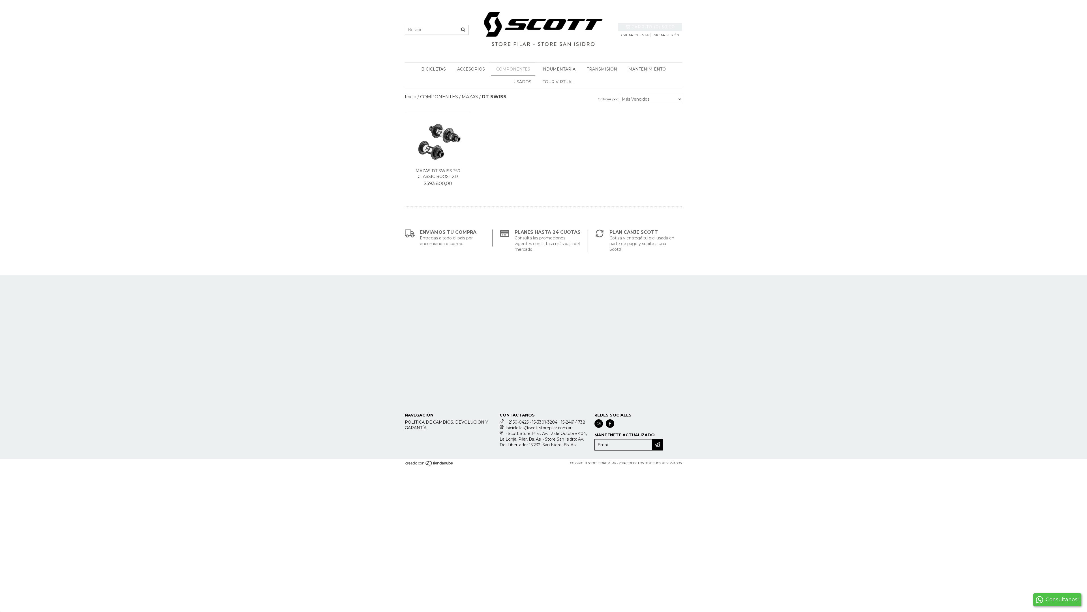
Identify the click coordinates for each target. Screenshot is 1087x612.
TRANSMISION (602, 69)
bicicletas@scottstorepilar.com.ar (539, 427)
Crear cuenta (635, 35)
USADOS (522, 81)
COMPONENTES (513, 69)
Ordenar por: (608, 99)
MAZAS (470, 96)
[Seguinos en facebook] (610, 423)
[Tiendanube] (429, 465)
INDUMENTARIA (558, 69)
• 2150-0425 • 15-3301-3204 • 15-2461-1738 (545, 422)
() (653, 26)
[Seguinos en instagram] (598, 423)
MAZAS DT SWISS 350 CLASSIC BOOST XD (438, 173)
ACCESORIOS (471, 69)
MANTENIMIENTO (647, 69)
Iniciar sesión (666, 35)
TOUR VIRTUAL (558, 81)
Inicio (410, 96)
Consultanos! (1062, 599)
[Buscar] (463, 30)
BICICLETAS (433, 69)
